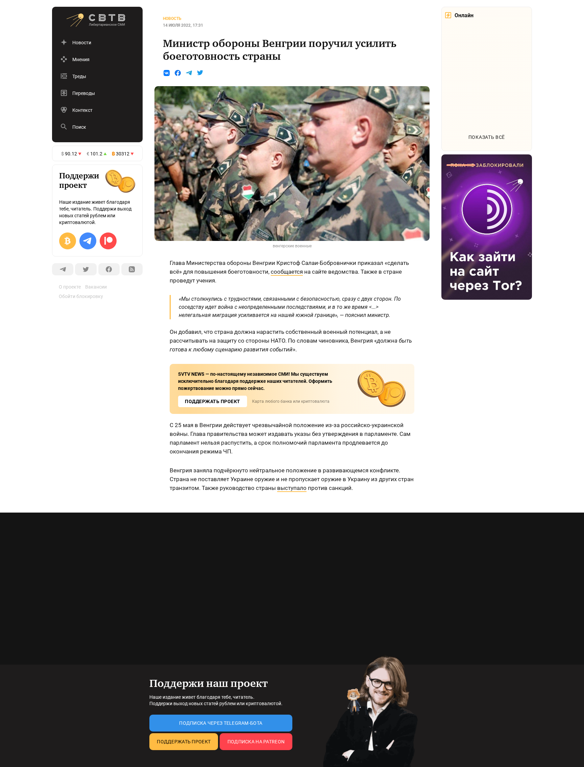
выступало (292, 488)
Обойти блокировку (81, 296)
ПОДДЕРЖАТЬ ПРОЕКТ (212, 401)
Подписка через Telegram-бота (220, 723)
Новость (172, 18)
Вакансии (96, 287)
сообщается (287, 271)
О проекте (70, 287)
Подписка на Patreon (256, 741)
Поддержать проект (184, 741)
